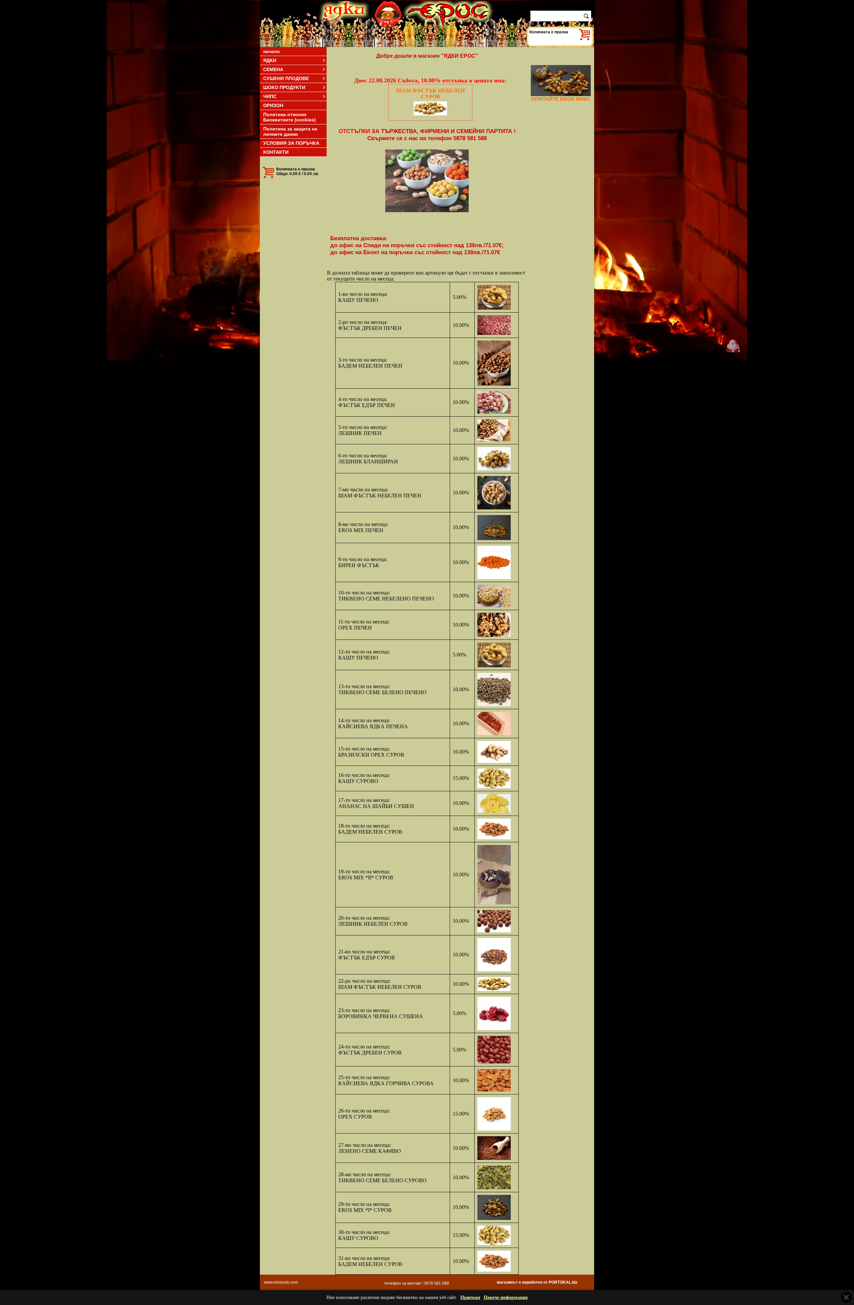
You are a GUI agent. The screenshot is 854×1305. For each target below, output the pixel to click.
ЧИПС (270, 96)
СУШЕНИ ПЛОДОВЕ (286, 78)
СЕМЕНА (273, 69)
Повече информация (506, 1297)
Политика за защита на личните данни (290, 131)
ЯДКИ (269, 60)
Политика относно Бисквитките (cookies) (289, 117)
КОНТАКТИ (276, 152)
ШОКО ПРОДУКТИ (284, 87)
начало (271, 51)
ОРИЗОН (273, 105)
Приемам (470, 1297)
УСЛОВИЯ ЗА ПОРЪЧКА (291, 143)
